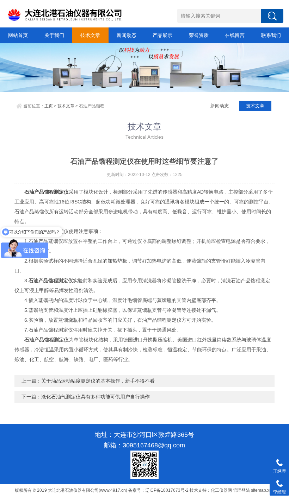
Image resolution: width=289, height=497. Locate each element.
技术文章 (90, 35)
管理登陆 (241, 490)
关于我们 (54, 35)
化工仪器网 (221, 490)
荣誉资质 (199, 35)
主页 (48, 105)
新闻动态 (126, 35)
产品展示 (162, 35)
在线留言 (235, 35)
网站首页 (18, 35)
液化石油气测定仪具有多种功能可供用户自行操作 (95, 397)
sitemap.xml (262, 490)
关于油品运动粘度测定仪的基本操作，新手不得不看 (98, 381)
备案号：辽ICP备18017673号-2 (158, 490)
